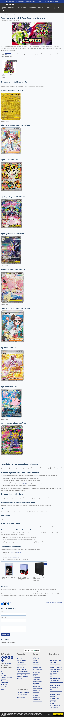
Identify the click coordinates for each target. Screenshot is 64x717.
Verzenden (3, 688)
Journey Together (36, 679)
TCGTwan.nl (8, 5)
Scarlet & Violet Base (37, 701)
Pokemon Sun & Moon (22, 694)
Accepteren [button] (58, 714)
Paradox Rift (35, 693)
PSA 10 (24, 483)
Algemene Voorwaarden (7, 677)
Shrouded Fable (36, 686)
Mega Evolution (36, 657)
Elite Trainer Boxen (21, 660)
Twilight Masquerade (37, 688)
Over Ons (3, 675)
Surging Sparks (36, 683)
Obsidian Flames (36, 697)
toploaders (18, 552)
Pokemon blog (8, 53)
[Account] (54, 8)
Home (2, 15)
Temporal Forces (36, 690)
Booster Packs (20, 658)
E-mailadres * (4, 617)
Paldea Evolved (36, 699)
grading (9, 557)
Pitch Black (35, 660)
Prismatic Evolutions (37, 681)
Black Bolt (35, 675)
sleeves (12, 552)
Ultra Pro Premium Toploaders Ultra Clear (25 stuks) (23, 578)
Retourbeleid (4, 686)
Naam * (2, 611)
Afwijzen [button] (48, 714)
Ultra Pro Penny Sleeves (8, 577)
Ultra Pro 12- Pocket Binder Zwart (38, 577)
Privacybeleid (4, 682)
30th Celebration (36, 658)
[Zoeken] (58, 8)
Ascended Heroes (37, 666)
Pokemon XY (20, 696)
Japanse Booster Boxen (22, 674)
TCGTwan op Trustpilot (6, 689)
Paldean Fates (36, 692)
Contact (3, 671)
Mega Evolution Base (37, 669)
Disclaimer (3, 679)
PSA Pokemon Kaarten (22, 671)
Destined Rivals (36, 677)
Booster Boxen (20, 657)
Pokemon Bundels (21, 664)
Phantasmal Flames (37, 667)
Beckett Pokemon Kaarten (23, 673)
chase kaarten (16, 557)
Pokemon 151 (36, 695)
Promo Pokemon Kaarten (23, 669)
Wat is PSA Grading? (55, 685)
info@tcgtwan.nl (8, 663)
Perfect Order (36, 664)
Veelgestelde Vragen (6, 684)
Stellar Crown (36, 684)
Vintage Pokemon (21, 697)
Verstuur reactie (5, 634)
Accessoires (20, 678)
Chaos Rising (35, 662)
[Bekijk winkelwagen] (3, 10)
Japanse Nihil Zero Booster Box (7, 75)
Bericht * (3, 624)
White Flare (35, 674)
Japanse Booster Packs (22, 676)
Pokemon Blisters (21, 666)
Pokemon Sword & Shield (23, 692)
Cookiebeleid (4, 680)
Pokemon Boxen (21, 662)
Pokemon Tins (20, 667)
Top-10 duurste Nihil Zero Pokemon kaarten (14, 15)
